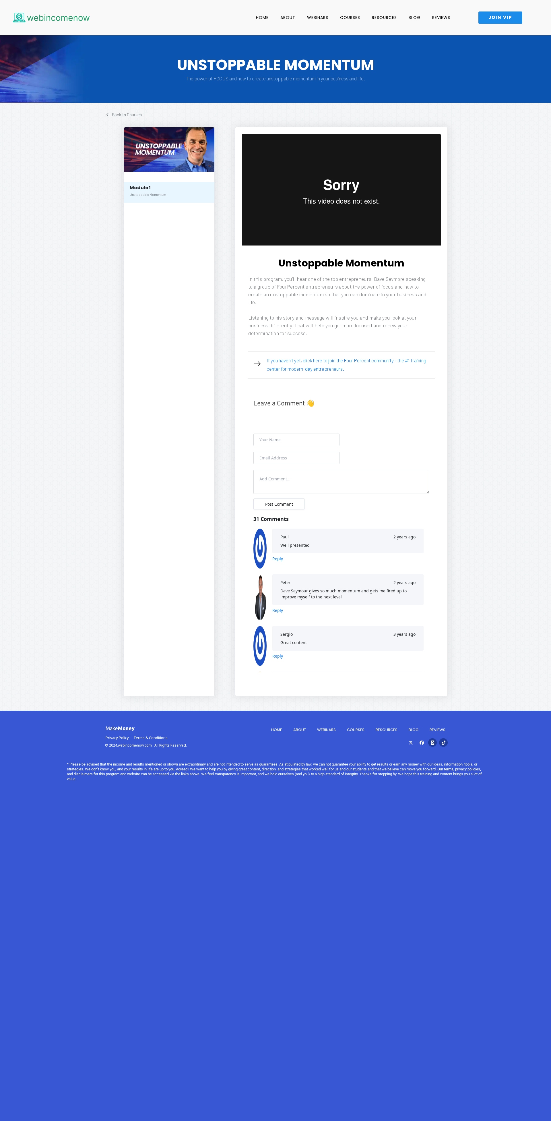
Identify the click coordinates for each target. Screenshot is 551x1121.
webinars (317, 17)
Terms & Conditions (150, 737)
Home (262, 17)
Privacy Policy (117, 737)
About (287, 17)
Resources (384, 17)
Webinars (326, 729)
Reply (277, 558)
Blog (414, 17)
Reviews (441, 17)
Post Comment (279, 504)
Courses (350, 17)
